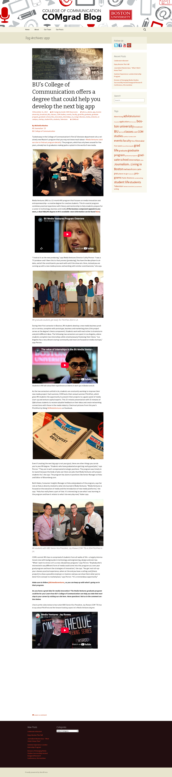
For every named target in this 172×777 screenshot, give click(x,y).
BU (49, 114)
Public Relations (128, 178)
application (124, 121)
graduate (88, 114)
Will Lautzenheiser (137, 186)
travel (130, 186)
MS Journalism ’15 (39, 128)
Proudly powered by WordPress (36, 772)
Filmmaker (140, 141)
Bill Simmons (132, 122)
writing (116, 189)
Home (27, 29)
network (94, 117)
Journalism (121, 164)
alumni (89, 112)
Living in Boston (79, 117)
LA (72, 117)
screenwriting (139, 178)
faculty (74, 114)
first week (118, 146)
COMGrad (75, 119)
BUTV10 (121, 132)
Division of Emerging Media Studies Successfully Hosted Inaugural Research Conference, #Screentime (128, 82)
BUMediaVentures (55, 408)
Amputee (116, 122)
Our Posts (59, 29)
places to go (123, 174)
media (88, 117)
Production (131, 174)
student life (48, 119)
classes (53, 114)
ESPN (134, 136)
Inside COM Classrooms (69, 112)
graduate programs (131, 155)
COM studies (61, 114)
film (133, 141)
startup (41, 119)
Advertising (118, 116)
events (69, 114)
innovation (58, 117)
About (37, 29)
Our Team (47, 29)
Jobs (141, 160)
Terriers (125, 186)
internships (67, 117)
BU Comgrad (56, 112)
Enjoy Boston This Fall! (121, 64)
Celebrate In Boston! (121, 61)
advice (84, 112)
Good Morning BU (128, 146)
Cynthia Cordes (128, 136)
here (97, 211)
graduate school (45, 117)
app (94, 112)
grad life (81, 114)
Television (64, 119)
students (56, 119)
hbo (52, 117)
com (135, 132)
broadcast (43, 114)
